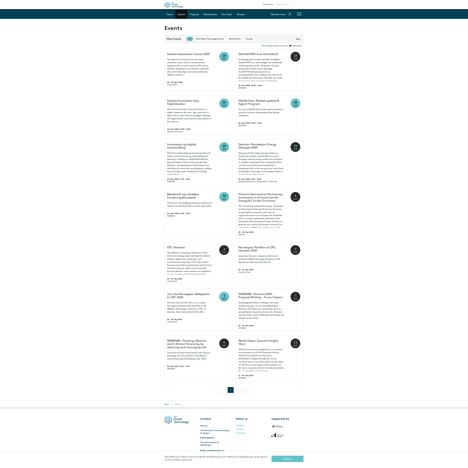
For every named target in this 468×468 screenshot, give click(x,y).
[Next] (300, 388)
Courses (249, 39)
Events (181, 14)
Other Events (235, 39)
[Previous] (167, 388)
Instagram (240, 433)
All (190, 39)
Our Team (227, 14)
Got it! (287, 458)
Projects (194, 14)
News (170, 14)
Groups (241, 14)
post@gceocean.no (215, 450)
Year (298, 39)
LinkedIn (240, 429)
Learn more (186, 459)
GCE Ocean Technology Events (210, 39)
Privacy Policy (268, 4)
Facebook (240, 425)
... (249, 390)
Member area (278, 14)
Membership (210, 14)
